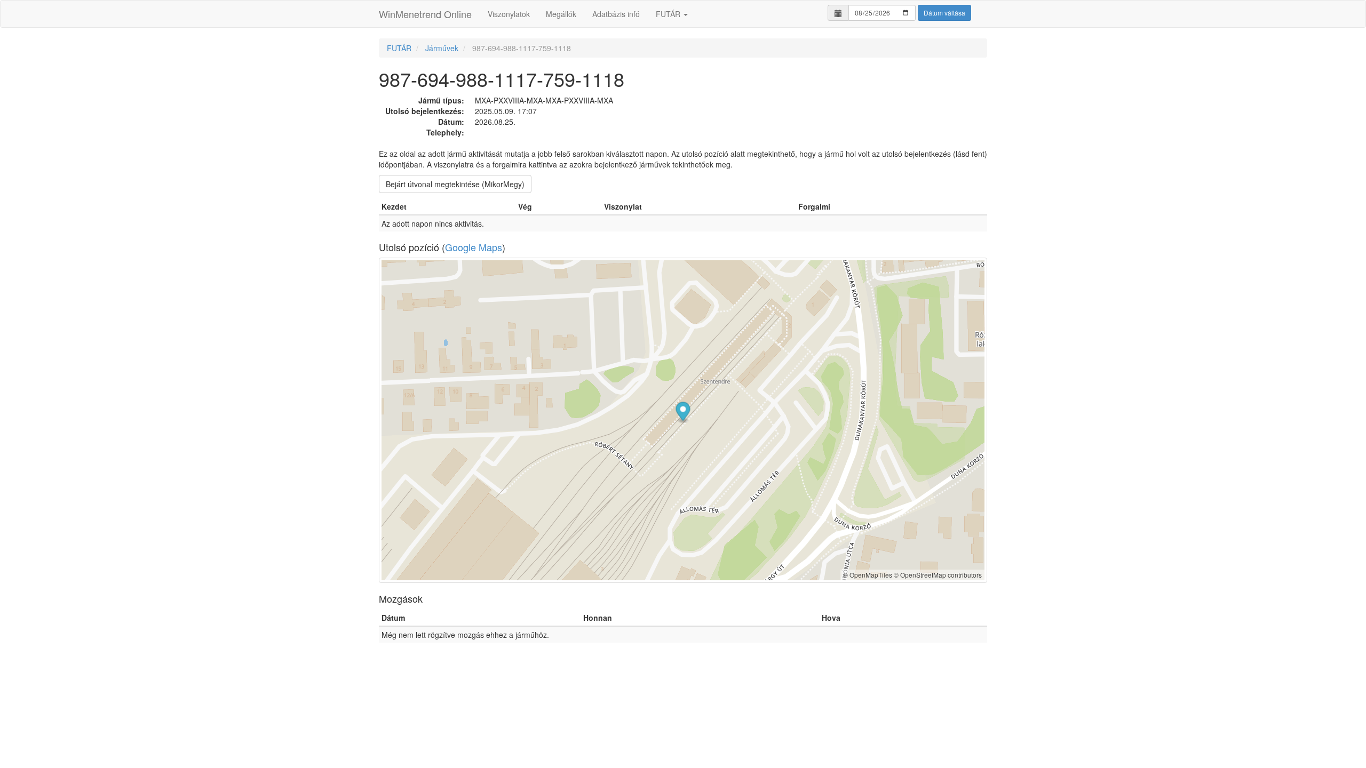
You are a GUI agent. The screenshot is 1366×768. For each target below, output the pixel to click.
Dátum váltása (944, 12)
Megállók (561, 14)
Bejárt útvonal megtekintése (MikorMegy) (455, 184)
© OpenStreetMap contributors (938, 574)
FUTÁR (669, 14)
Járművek (441, 48)
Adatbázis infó (616, 14)
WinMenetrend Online (425, 14)
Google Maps (473, 247)
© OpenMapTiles (867, 574)
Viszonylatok (509, 14)
